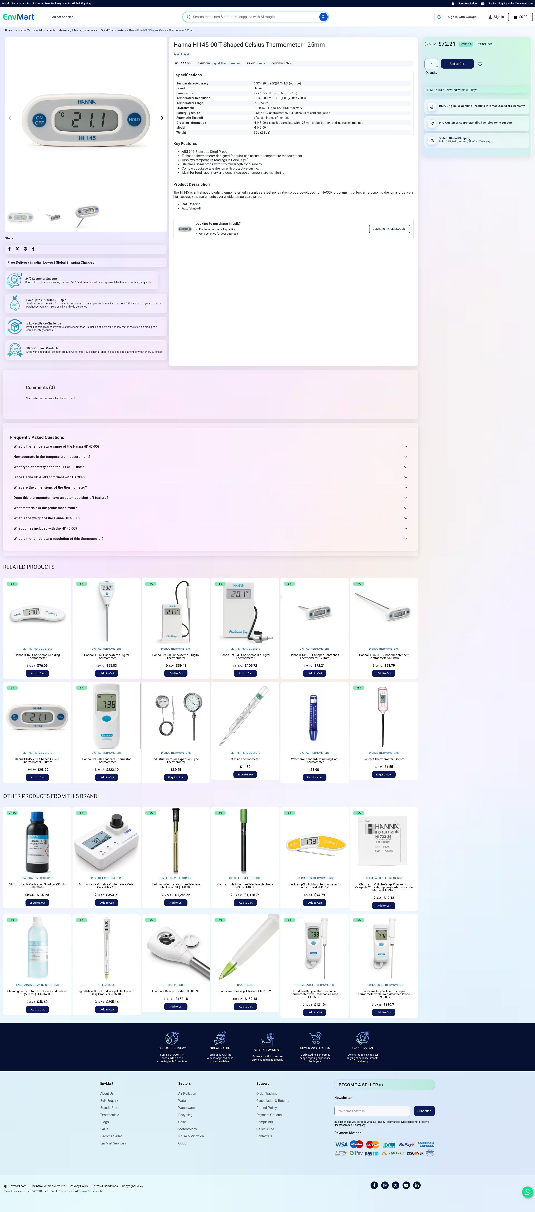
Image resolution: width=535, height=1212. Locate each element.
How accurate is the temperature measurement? (52, 457)
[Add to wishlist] (64, 584)
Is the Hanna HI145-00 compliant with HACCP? (49, 477)
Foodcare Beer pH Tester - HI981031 (176, 991)
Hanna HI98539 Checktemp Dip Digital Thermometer (245, 656)
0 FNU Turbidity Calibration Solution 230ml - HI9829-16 (37, 886)
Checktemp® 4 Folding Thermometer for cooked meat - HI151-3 (315, 886)
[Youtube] (406, 1185)
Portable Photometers (106, 878)
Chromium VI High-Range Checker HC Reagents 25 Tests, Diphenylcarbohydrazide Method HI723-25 (384, 887)
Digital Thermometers (113, 30)
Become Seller (468, 3)
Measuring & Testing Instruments (78, 30)
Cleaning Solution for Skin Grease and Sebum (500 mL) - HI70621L (37, 993)
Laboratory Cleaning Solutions (37, 984)
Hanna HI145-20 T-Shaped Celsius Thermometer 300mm (37, 760)
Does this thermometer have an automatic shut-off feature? (61, 498)
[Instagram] (385, 1185)
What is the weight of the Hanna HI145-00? (47, 518)
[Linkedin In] (417, 1185)
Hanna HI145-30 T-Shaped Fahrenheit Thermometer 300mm (384, 656)
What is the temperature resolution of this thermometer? (59, 539)
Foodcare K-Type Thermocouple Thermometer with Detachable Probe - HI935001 (314, 994)
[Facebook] (9, 249)
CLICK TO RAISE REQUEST (389, 228)
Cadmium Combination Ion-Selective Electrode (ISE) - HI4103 (176, 886)
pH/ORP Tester (176, 984)
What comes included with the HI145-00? (45, 528)
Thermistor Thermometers (314, 878)
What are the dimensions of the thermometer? (50, 487)
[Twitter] (17, 249)
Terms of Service (87, 1191)
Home (8, 30)
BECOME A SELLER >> (361, 1084)
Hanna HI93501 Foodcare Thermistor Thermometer (106, 760)
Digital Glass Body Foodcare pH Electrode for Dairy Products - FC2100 (107, 993)
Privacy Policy (385, 1121)
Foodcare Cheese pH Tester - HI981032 (245, 991)
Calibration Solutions (37, 878)
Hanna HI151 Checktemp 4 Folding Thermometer (37, 656)
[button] (9, 118)
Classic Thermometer (245, 759)
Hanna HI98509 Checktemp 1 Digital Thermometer (175, 656)
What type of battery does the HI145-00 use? (49, 467)
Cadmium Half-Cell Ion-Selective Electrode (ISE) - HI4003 (245, 886)
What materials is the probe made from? (45, 508)
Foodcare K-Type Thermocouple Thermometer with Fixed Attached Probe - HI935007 (384, 994)
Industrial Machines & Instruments (35, 30)
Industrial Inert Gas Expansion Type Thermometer (176, 760)
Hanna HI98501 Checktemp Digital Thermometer (106, 656)
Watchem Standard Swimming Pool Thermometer (314, 760)
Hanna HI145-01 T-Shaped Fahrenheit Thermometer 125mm (314, 656)
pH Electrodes (106, 984)
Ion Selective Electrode (176, 878)
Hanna (261, 63)
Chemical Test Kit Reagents (384, 878)
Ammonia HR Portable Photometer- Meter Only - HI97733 (107, 886)
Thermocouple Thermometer (314, 984)
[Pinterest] (25, 249)
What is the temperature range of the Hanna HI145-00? (56, 446)
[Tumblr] (33, 249)
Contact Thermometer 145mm (383, 759)
